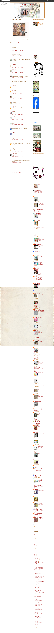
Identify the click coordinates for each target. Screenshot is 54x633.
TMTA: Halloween (37, 573)
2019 (34, 539)
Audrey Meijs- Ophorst (36, 96)
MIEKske (35, 347)
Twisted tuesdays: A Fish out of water (38, 619)
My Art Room (27, 5)
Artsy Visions (36, 465)
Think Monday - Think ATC (38, 509)
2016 (34, 544)
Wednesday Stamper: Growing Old (38, 580)
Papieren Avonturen (37, 196)
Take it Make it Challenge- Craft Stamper (40, 349)
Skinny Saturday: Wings (38, 611)
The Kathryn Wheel (37, 202)
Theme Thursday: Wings (38, 569)
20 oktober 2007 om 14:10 (17, 130)
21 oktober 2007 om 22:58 (17, 151)
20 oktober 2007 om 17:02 (17, 139)
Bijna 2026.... (40, 214)
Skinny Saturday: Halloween (39, 576)
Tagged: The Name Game (38, 613)
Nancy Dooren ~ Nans (16, 116)
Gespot (35, 599)
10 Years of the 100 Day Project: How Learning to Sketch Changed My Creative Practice (38, 192)
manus (13, 58)
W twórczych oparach (38, 468)
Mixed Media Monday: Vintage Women (38, 584)
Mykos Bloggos (36, 432)
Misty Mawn (36, 419)
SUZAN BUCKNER (37, 237)
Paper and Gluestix (37, 255)
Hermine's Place (36, 230)
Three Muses (36, 489)
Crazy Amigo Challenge (38, 517)
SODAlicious (36, 378)
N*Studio (35, 467)
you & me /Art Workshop (40, 373)
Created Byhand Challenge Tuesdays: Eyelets (39, 565)
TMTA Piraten (36, 621)
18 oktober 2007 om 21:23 (17, 93)
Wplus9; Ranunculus (40, 332)
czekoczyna (36, 459)
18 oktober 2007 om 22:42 (17, 103)
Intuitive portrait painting (40, 246)
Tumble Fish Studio (37, 293)
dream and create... (37, 244)
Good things (36, 323)
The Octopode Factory (38, 317)
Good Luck (39, 221)
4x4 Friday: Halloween (38, 577)
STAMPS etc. (36, 330)
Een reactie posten (13, 165)
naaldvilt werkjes (36, 230)
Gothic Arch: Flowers (38, 609)
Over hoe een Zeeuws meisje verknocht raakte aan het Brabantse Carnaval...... (40, 272)
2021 (34, 538)
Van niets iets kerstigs (37, 291)
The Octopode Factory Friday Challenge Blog (38, 514)
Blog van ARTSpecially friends (38, 408)
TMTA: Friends (36, 587)
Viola (13, 121)
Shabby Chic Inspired (37, 401)
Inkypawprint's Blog (37, 290)
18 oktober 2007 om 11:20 (17, 50)
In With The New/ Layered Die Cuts (39, 525)
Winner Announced (37, 515)
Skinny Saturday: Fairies (38, 588)
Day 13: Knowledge (37, 423)
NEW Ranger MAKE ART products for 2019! (40, 279)
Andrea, (13, 64)
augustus (36, 625)
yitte (34, 394)
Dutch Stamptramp (37, 251)
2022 (35, 537)
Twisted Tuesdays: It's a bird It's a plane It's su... (38, 568)
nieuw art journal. (41, 433)
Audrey (40, 22)
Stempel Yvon (36, 226)
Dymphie (13, 106)
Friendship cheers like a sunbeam (37, 252)
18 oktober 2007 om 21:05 (17, 88)
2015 (34, 545)
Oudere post (29, 166)
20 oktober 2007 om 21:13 (17, 146)
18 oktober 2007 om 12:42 (17, 55)
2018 (35, 541)
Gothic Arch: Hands (37, 586)
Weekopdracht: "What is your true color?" (40, 325)
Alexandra (14, 101)
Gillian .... (13, 69)
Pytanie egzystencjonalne (40, 460)
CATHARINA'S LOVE (37, 360)
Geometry (35, 476)
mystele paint (36, 337)
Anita (13, 95)
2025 (35, 532)
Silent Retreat (40, 426)
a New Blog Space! (37, 307)
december (37, 558)
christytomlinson (37, 367)
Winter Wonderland (37, 485)
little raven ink (36, 340)
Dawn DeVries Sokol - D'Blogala (38, 471)
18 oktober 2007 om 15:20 (17, 62)
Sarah (13, 127)
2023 (35, 535)
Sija (34, 353)
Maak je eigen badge (35, 109)
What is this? (36, 122)
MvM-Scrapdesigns (37, 213)
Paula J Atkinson (15, 74)
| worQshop (36, 384)
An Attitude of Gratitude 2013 (38, 422)
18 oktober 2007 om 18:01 (17, 77)
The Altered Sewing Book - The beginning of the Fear (40, 342)
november (36, 559)
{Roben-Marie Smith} (37, 190)
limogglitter (36, 387)
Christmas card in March (41, 389)
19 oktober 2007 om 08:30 (17, 114)
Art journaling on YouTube (40, 285)
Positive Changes (40, 300)
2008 (35, 555)
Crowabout (36, 299)
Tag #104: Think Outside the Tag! (40, 504)
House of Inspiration (38, 600)
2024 (35, 534)
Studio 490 (35, 276)
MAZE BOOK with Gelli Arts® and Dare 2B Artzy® (41, 263)
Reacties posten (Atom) (19, 168)
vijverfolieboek (40, 197)
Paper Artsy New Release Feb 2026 (41, 204)
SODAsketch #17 (40, 379)
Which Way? (40, 184)
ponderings (36, 233)
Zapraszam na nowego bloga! (39, 385)
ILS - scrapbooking (37, 528)
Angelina (13, 85)
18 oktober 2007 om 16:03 (17, 72)
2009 (35, 554)
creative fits (36, 439)
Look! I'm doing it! (40, 294)
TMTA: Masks (36, 608)
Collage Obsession (37, 496)
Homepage (21, 166)
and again (39, 402)
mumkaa (35, 371)
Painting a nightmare (39, 414)
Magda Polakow (37, 283)
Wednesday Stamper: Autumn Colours (38, 617)
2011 (34, 551)
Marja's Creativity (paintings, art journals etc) (39, 310)
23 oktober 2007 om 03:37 (17, 162)
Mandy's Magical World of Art (38, 183)
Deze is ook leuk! (37, 445)
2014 (35, 547)
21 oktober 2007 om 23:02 (17, 156)
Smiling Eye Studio (37, 261)
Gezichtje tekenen (41, 311)
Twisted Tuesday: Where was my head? (38, 605)
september (37, 624)
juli (35, 627)
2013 (34, 548)
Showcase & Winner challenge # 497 (40, 480)
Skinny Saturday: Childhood (39, 597)
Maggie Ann (14, 153)
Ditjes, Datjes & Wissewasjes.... (36, 269)
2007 (35, 557)
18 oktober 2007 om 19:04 (17, 82)
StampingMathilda (37, 220)
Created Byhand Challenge (38, 524)
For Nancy (36, 606)
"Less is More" (36, 478)
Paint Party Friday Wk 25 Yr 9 (41, 256)
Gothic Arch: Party (37, 596)
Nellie (13, 111)
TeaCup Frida (40, 318)
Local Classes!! (36, 338)
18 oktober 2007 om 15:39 (17, 67)
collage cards (40, 453)
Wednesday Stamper (15, 42)
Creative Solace (36, 425)
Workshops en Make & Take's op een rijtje (38, 410)
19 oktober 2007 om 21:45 (17, 124)
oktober (36, 561)
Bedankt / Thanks (41, 518)
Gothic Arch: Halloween (38, 574)
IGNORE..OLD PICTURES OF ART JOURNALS (41, 239)
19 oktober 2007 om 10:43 (17, 119)
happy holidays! (36, 358)
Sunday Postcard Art (37, 475)
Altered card (36, 615)
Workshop (36, 612)
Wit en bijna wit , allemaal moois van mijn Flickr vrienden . (40, 363)
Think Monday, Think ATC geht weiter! (39, 511)
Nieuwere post (12, 166)
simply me (35, 306)
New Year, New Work (37, 211)
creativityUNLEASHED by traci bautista (38, 357)
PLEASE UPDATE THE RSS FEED (39, 227)
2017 (35, 542)
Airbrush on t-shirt (37, 354)
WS (19, 39)
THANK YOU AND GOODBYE (41, 491)
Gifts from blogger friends (40, 396)
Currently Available (39, 440)
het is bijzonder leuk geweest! (40, 447)
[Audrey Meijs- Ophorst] (36, 108)
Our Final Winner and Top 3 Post (38, 487)
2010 (34, 552)
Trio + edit (39, 497)
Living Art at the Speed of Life (38, 210)
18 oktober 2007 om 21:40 (17, 98)
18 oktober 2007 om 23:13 (17, 109)
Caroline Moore (15, 142)
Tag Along (35, 502)
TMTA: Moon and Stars (38, 595)
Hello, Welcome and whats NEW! (38, 369)
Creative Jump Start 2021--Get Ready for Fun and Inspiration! (38, 235)
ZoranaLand (36, 412)
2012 (34, 550)
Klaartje (13, 90)
